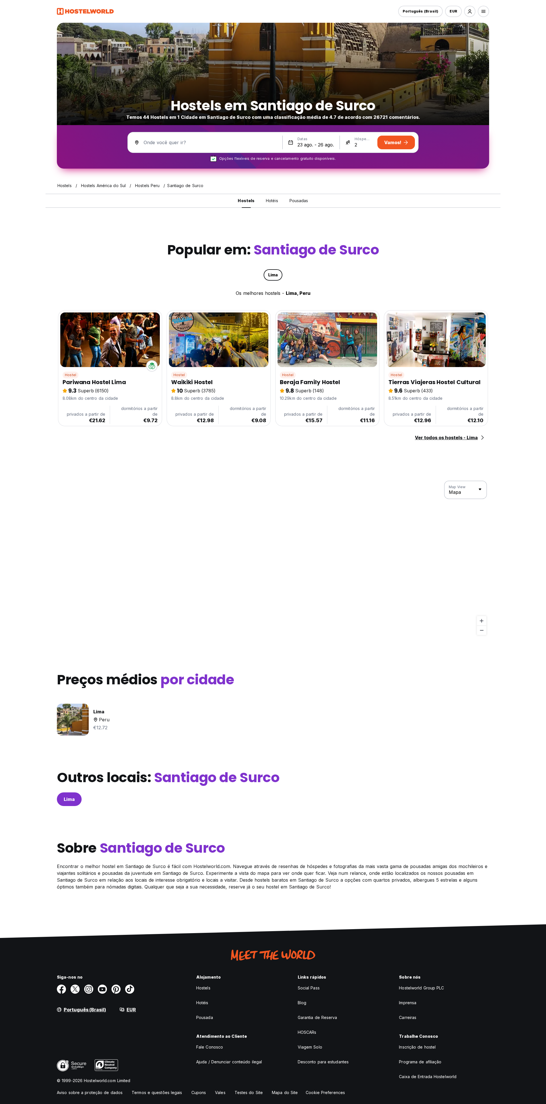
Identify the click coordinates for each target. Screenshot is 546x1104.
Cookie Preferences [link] (325, 1092)
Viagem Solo (310, 1047)
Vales (220, 1092)
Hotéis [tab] (272, 200)
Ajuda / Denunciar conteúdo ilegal (229, 1061)
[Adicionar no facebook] (61, 989)
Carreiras (407, 1017)
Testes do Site (249, 1092)
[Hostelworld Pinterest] (116, 989)
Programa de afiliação (420, 1061)
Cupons (198, 1092)
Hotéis (202, 1002)
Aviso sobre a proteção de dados (90, 1092)
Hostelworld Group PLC (421, 987)
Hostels (203, 987)
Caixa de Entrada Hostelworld (427, 1076)
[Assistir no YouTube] (102, 989)
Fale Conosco (209, 1047)
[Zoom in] (481, 620)
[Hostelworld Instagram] (88, 989)
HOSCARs (307, 1032)
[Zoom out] (481, 630)
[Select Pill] (469, 11)
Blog (302, 1002)
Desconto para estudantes (323, 1061)
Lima (69, 799)
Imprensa (407, 1002)
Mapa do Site (285, 1092)
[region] (273, 558)
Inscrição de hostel (417, 1047)
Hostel (70, 375)
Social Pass (309, 987)
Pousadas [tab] (298, 200)
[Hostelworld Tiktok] (129, 989)
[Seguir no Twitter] (75, 989)
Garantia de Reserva (317, 1017)
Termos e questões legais (157, 1092)
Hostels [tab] (246, 200)
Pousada (204, 1017)
